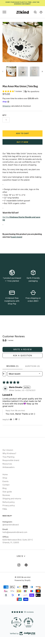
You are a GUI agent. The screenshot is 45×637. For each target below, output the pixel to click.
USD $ (20, 556)
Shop (4, 478)
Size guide (7, 491)
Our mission (7, 450)
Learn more (16, 237)
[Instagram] (19, 565)
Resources (7, 464)
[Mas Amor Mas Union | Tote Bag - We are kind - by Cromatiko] (11, 71)
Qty (4, 115)
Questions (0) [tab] (32, 366)
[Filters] (4, 373)
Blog (4, 488)
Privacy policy (8, 505)
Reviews (6, 495)
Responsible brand (10, 460)
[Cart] (41, 12)
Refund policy (8, 502)
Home (5, 474)
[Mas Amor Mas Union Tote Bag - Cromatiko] (35, 71)
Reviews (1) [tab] (12, 366)
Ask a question (22, 355)
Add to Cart (22, 133)
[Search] (35, 12)
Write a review (22, 349)
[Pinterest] (26, 565)
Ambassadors (8, 467)
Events (5, 481)
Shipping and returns (11, 498)
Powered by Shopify (22, 580)
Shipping (6, 106)
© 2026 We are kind (22, 577)
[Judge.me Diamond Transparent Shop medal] (17, 622)
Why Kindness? (9, 453)
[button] (8, 91)
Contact (5, 485)
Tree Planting (8, 457)
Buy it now (22, 142)
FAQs (4, 509)
